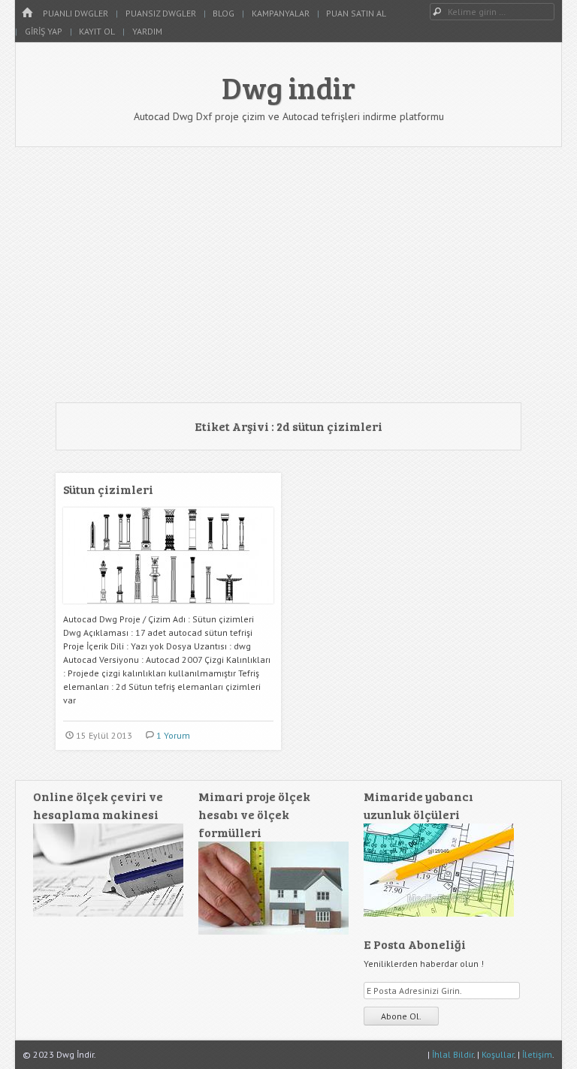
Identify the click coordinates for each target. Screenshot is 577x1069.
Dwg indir (288, 87)
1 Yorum (173, 735)
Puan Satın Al (356, 13)
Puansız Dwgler (160, 13)
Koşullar (498, 1054)
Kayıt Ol (97, 31)
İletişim (537, 1054)
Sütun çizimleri (108, 489)
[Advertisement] (288, 275)
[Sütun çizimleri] (168, 609)
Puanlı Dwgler (75, 13)
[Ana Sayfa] (27, 13)
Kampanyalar (281, 13)
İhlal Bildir (452, 1054)
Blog (223, 13)
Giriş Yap (43, 31)
